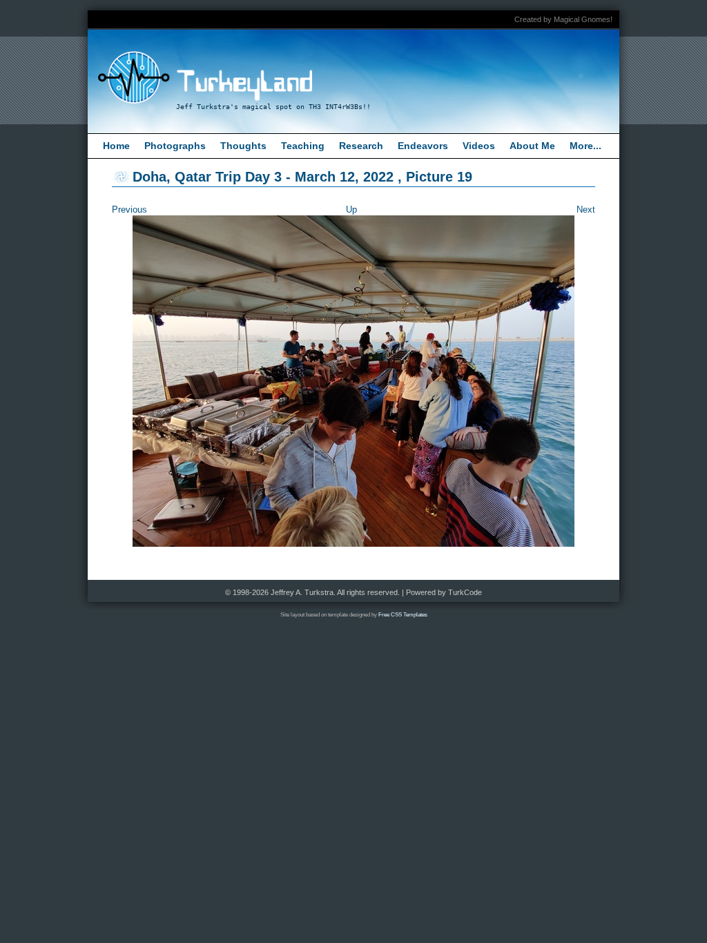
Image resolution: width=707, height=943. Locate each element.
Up (351, 209)
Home (116, 145)
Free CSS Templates (402, 615)
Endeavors (423, 145)
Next (586, 209)
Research (361, 145)
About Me (532, 145)
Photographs (175, 145)
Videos (479, 145)
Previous (129, 209)
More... (585, 145)
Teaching (303, 145)
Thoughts (243, 145)
